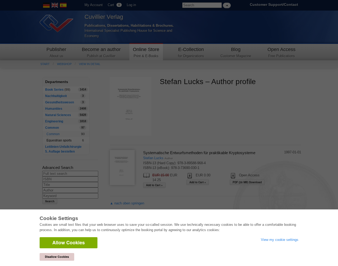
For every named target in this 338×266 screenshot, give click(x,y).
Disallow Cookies (57, 257)
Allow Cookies (68, 242)
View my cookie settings (279, 240)
